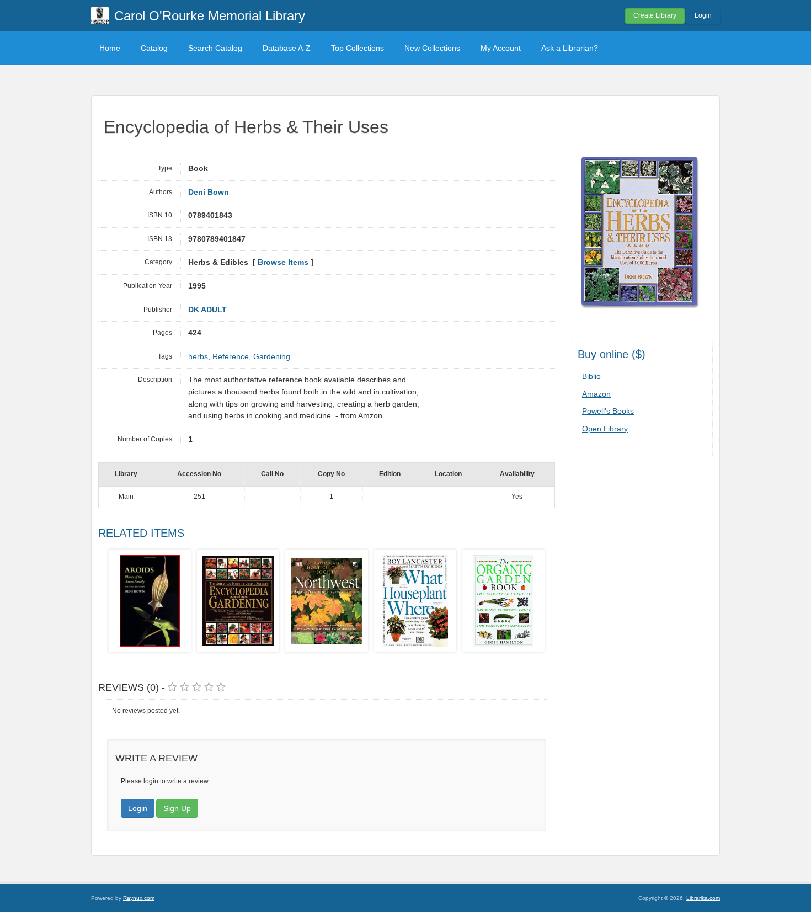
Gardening (271, 357)
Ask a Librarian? (569, 48)
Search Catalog (215, 48)
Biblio (591, 376)
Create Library (654, 15)
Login (703, 15)
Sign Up (177, 808)
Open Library (605, 428)
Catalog (154, 48)
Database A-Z (287, 48)
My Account (501, 48)
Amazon (596, 394)
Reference (230, 357)
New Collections (432, 48)
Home (109, 48)
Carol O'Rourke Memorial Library (209, 15)
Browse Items (283, 262)
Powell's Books (608, 411)
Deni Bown (208, 192)
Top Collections (357, 48)
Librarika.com (703, 898)
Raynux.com (138, 898)
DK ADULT (207, 310)
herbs (198, 357)
